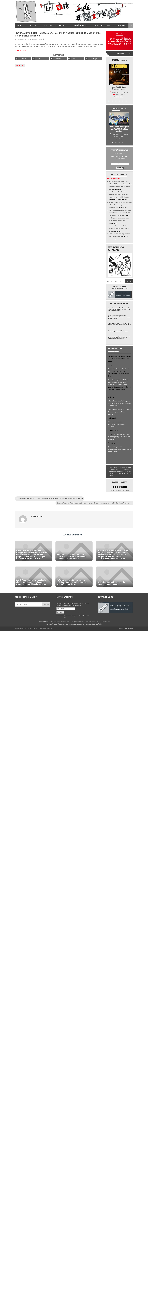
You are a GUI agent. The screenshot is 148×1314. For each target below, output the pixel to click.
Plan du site (106, 614)
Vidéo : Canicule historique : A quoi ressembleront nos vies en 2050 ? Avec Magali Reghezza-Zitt (120, 205)
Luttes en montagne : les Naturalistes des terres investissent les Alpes (119, 122)
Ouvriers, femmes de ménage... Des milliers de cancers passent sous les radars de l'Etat (120, 197)
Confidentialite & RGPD (92, 614)
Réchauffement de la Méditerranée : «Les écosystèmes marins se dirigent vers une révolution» (119, 301)
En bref (41, 39)
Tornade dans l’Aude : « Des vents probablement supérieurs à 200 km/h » (119, 317)
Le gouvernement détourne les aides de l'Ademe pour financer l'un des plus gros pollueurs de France (120, 176)
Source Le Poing (20, 50)
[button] (108, 94)
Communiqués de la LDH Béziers (118, 323)
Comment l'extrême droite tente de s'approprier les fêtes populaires (119, 404)
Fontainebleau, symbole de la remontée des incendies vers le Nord (119, 220)
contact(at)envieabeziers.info (59, 614)
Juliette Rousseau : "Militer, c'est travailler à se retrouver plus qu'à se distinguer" (119, 395)
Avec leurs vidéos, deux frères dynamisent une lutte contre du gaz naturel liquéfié (119, 309)
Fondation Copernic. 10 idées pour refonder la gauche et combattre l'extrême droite (118, 374)
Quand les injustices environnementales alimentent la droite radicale (119, 441)
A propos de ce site (77, 614)
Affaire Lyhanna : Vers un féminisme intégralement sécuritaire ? (116, 416)
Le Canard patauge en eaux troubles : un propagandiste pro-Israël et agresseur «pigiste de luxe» (119, 329)
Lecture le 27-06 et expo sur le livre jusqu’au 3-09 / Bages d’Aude (119, 81)
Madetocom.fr (128, 621)
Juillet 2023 (19, 66)
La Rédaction (22, 39)
